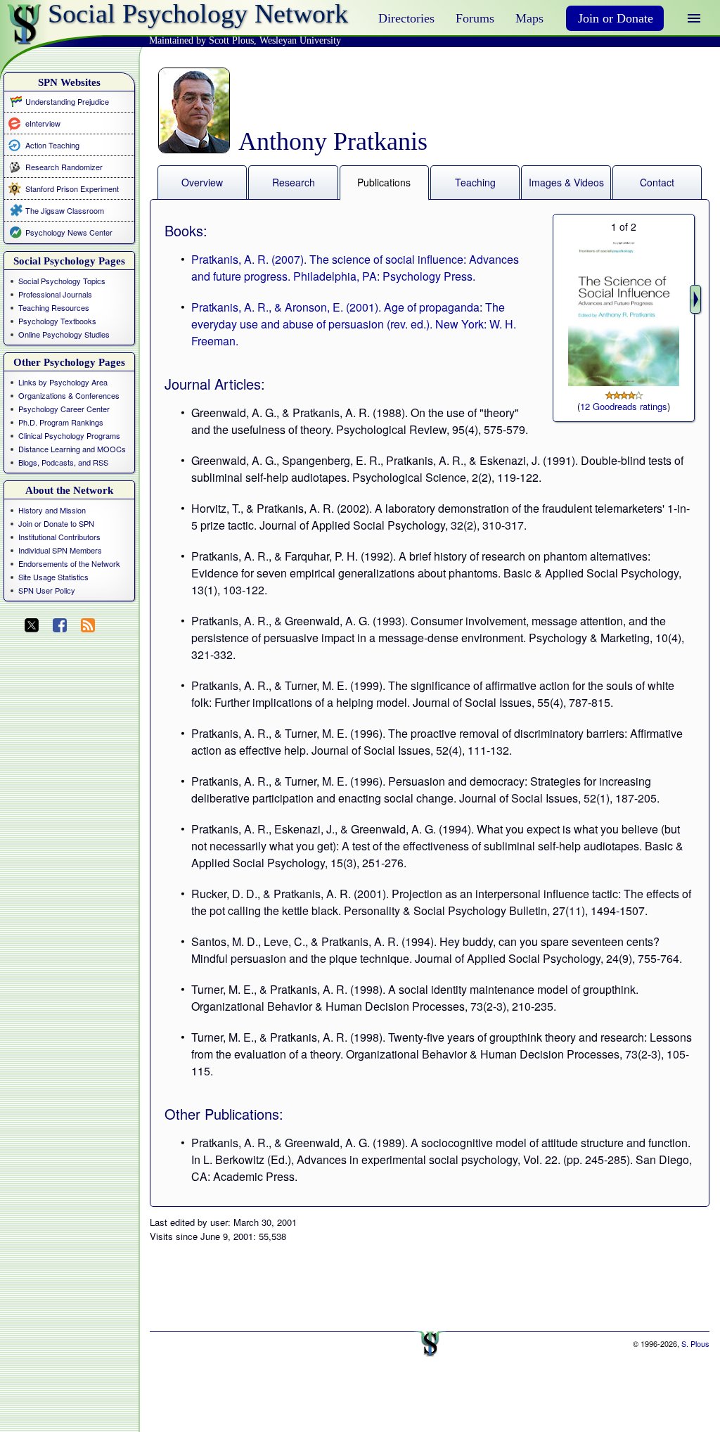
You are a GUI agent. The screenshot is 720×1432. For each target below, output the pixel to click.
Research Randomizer (64, 167)
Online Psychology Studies (64, 334)
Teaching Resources (53, 307)
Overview (202, 182)
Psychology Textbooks (57, 320)
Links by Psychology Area (63, 382)
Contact (657, 182)
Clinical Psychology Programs (69, 435)
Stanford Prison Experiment (72, 188)
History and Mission (52, 510)
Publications (384, 182)
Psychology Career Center (64, 408)
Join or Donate (615, 18)
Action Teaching (52, 144)
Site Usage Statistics (53, 576)
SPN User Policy (46, 590)
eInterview (42, 122)
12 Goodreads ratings (623, 406)
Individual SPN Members (60, 550)
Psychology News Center (68, 232)
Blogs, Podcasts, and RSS (63, 462)
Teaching (475, 182)
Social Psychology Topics (61, 280)
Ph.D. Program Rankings (60, 422)
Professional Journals (55, 294)
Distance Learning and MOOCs (72, 448)
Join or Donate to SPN (56, 523)
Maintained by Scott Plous (201, 40)
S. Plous (695, 1343)
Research (293, 182)
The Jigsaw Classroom (64, 210)
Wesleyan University (300, 40)
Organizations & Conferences (69, 395)
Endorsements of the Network (69, 563)
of (623, 226)
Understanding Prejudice (67, 101)
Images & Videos (566, 182)
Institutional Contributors (59, 536)
